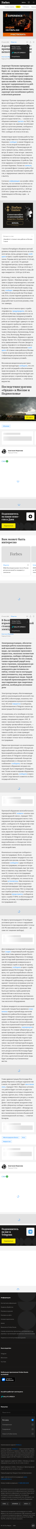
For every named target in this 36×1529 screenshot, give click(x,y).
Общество (6, 554)
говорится (16, 692)
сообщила (23, 366)
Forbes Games (12, 7)
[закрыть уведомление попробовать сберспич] (27, 47)
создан (8, 940)
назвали (20, 802)
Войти (24, 2)
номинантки (6, 1448)
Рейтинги (26, 7)
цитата (21, 121)
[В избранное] (33, 42)
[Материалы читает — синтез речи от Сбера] (27, 42)
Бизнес (5, 1295)
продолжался (17, 883)
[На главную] (6, 2)
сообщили (16, 752)
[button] (33, 2)
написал (28, 165)
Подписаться (8, 514)
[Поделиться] (30, 42)
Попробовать (16, 56)
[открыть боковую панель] (28, 2)
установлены (13, 870)
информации (14, 181)
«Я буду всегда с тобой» (11, 1517)
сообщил (13, 142)
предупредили (18, 311)
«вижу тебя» (11, 1445)
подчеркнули (27, 1016)
